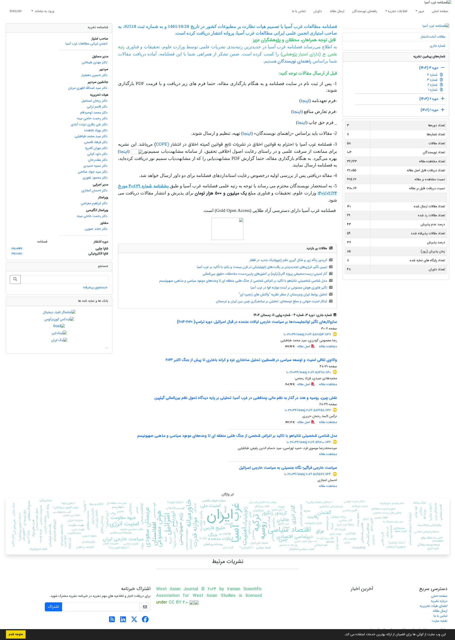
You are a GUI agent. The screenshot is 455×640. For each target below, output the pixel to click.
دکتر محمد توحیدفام (93, 112)
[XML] (250, 315)
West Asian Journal (177, 589)
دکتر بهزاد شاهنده (95, 130)
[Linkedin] (123, 620)
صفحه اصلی (440, 11)
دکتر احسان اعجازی (94, 190)
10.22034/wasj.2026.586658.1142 (308, 410)
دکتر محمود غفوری (95, 177)
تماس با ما (299, 11)
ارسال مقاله (337, 11)
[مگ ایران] (59, 340)
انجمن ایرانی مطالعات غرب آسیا (86, 43)
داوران (318, 11)
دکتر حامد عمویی (96, 228)
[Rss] (112, 620)
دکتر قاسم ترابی (97, 106)
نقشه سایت (439, 620)
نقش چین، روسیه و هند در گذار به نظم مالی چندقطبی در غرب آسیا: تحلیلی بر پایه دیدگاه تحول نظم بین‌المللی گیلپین (246, 398)
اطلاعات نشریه (397, 11)
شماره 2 (433, 84)
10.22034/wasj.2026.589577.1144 (307, 474)
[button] (342, 634)
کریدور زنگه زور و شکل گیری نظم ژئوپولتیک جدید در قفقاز (288, 260)
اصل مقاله (298, 346)
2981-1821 (17, 254)
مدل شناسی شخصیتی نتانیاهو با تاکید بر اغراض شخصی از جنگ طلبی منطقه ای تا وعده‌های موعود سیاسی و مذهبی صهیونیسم (243, 280)
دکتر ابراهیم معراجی (94, 203)
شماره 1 (433, 89)
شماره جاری (437, 45)
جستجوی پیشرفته (95, 287)
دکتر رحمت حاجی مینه (92, 118)
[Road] (59, 326)
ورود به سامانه (44, 11)
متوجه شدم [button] (16, 634)
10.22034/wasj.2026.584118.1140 (308, 372)
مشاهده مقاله (328, 346)
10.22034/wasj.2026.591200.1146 (309, 442)
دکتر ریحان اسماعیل (94, 100)
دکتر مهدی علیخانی (94, 62)
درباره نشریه (439, 601)
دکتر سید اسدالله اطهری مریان (87, 87)
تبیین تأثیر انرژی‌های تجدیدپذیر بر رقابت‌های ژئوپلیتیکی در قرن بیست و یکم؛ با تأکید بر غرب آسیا (262, 267)
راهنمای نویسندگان (364, 11)
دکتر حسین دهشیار (94, 75)
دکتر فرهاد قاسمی (95, 142)
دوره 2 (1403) (428, 98)
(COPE (163, 144)
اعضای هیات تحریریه (433, 605)
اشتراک (53, 607)
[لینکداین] (59, 333)
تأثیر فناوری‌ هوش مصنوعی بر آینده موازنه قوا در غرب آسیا (288, 287)
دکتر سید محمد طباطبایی (91, 136)
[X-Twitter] (134, 620)
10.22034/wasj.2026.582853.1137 (307, 334)
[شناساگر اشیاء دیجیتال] (59, 312)
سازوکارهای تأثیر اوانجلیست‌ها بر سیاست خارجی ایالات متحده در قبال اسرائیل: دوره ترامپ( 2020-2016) (257, 322)
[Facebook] (145, 620)
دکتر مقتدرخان (97, 159)
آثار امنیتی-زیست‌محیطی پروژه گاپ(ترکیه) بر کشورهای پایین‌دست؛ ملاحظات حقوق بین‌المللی (265, 273)
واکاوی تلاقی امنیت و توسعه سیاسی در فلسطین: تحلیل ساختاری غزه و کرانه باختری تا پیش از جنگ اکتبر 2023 (251, 360)
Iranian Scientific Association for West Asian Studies (209, 592)
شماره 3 (432, 79)
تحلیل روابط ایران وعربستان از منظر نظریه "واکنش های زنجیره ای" (283, 294)
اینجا (305, 101)
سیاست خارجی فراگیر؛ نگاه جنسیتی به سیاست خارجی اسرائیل (288, 468)
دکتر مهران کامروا (96, 148)
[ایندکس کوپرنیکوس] (59, 319)
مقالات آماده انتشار (433, 36)
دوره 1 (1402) (429, 110)
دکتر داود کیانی (97, 154)
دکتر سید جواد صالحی (92, 171)
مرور (421, 11)
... (106, 347)
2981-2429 (17, 249)
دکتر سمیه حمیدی (95, 165)
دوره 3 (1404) (428, 67)
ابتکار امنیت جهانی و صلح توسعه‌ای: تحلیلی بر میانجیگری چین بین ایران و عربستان (271, 301)
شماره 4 (432, 74)
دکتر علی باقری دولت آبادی (89, 124)
